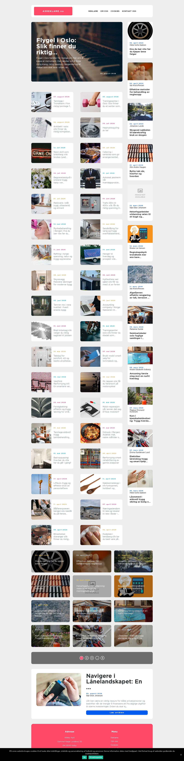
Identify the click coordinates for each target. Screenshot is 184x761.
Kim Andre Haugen (138, 167)
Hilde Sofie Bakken (138, 45)
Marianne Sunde (136, 329)
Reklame (93, 11)
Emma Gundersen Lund (140, 452)
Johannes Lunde (109, 76)
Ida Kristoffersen (137, 85)
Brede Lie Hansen (137, 248)
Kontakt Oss (129, 11)
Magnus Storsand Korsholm (137, 411)
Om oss (104, 11)
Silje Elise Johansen (138, 208)
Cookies (115, 11)
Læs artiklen (117, 712)
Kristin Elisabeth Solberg (140, 369)
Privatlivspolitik (96, 757)
